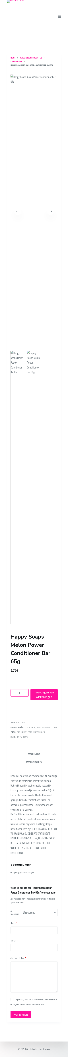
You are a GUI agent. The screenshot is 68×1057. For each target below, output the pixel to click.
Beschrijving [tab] (34, 754)
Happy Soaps (22, 736)
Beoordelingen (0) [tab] (34, 762)
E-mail (14, 940)
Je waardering (15, 912)
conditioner (27, 732)
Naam (14, 923)
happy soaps (39, 732)
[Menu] (59, 16)
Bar (18, 732)
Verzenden (21, 1014)
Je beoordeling (18, 958)
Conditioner (30, 727)
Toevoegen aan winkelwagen (44, 695)
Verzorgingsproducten (47, 727)
